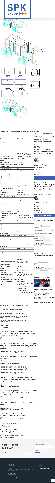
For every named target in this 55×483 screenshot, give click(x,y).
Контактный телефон (38, 230)
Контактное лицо (37, 225)
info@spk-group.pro (13, 468)
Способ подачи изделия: (39, 240)
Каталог (35, 9)
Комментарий (36, 247)
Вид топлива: (36, 238)
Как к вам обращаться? (39, 444)
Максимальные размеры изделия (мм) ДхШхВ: (43, 233)
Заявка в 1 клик (11, 473)
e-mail (35, 261)
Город (35, 264)
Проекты (47, 9)
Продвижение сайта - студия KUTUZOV (14, 477)
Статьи (3, 474)
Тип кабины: (36, 236)
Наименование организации (39, 258)
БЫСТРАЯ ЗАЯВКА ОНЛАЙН (44, 177)
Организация (37, 227)
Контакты (4, 472)
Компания (41, 9)
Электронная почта (38, 228)
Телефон (36, 263)
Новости (4, 470)
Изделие (36, 231)
